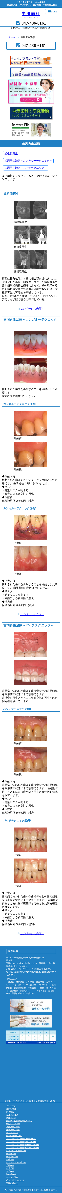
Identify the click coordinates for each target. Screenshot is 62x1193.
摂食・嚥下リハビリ (15, 1180)
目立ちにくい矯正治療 (16, 1150)
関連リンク (11, 1118)
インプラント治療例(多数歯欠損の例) (22, 1147)
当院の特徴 (11, 1109)
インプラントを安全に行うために (21, 1138)
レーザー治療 (12, 1177)
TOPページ (11, 1106)
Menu (54, 11)
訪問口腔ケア (12, 1183)
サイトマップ (12, 1132)
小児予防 (10, 1168)
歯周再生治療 (12, 1156)
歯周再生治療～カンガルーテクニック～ (28, 160)
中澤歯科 (31, 13)
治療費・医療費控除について (19, 1121)
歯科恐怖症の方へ (14, 1135)
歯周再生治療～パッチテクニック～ (25, 167)
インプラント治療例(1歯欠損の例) (21, 1141)
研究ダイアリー (13, 1124)
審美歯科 (10, 1171)
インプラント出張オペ (16, 1162)
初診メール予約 (13, 1127)
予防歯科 (10, 1165)
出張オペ (10, 1159)
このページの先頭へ (32, 308)
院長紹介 (10, 1112)
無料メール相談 (13, 1129)
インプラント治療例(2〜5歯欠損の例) (22, 1144)
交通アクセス (12, 1115)
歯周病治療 (11, 1153)
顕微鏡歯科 (11, 1174)
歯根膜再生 (11, 153)
